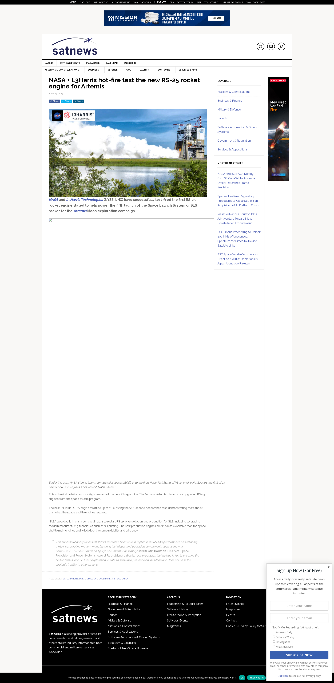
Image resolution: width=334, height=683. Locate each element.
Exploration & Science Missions (80, 579)
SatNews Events (70, 63)
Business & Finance (229, 100)
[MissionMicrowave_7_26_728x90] (167, 24)
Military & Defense (229, 109)
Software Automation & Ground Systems (134, 637)
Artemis (79, 211)
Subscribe (130, 63)
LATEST (49, 63)
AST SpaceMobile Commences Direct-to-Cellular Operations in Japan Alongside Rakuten (237, 259)
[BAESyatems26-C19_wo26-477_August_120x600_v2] (278, 179)
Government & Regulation (114, 579)
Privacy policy (256, 677)
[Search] (281, 46)
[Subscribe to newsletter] (271, 46)
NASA (53, 200)
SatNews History (178, 609)
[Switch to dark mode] (260, 46)
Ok (242, 677)
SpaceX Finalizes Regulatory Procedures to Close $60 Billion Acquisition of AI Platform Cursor (238, 201)
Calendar (112, 63)
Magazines (93, 63)
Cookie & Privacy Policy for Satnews (249, 626)
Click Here (283, 675)
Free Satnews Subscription (184, 615)
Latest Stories (235, 604)
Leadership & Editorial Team (185, 604)
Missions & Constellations (233, 91)
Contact (231, 620)
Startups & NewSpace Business (128, 648)
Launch (222, 118)
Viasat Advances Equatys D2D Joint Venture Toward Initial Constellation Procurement (237, 218)
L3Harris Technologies (85, 200)
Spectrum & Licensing (122, 642)
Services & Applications (232, 149)
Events (230, 615)
